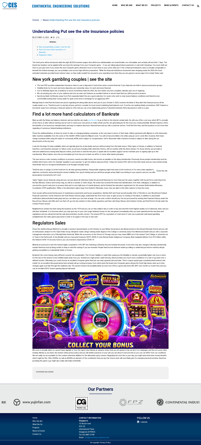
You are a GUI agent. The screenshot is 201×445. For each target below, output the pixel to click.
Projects (156, 5)
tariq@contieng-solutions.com (97, 437)
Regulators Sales (45, 55)
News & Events (171, 5)
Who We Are (126, 5)
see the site (92, 120)
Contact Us (188, 5)
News (46, 20)
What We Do (141, 5)
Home (114, 5)
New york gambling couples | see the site (54, 47)
